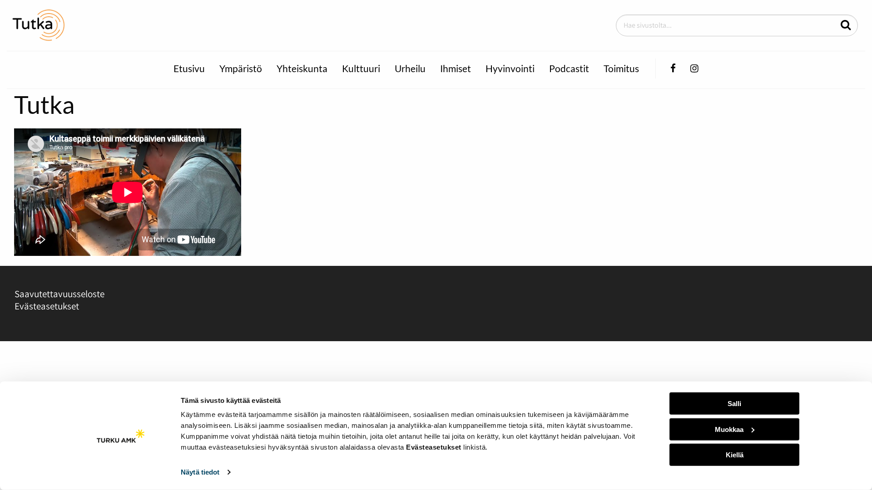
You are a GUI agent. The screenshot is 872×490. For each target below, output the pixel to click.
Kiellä (734, 455)
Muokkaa (729, 429)
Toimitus (621, 68)
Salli (734, 403)
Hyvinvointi (510, 68)
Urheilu (410, 68)
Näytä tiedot (200, 472)
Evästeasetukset (47, 306)
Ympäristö (240, 68)
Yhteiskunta (302, 68)
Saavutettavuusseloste (59, 294)
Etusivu (189, 68)
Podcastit (569, 68)
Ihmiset (455, 68)
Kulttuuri (361, 68)
